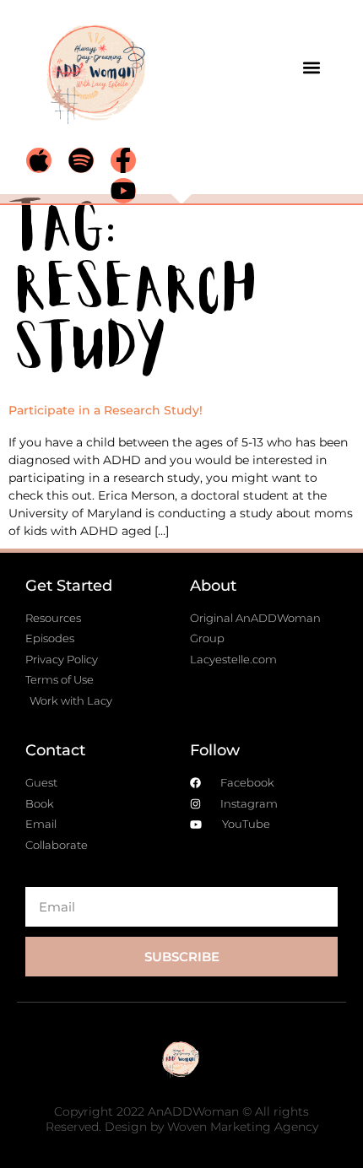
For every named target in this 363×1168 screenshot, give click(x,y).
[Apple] (38, 160)
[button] (311, 67)
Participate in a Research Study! (105, 410)
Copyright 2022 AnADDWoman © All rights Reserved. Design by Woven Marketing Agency (182, 1119)
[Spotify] (81, 160)
